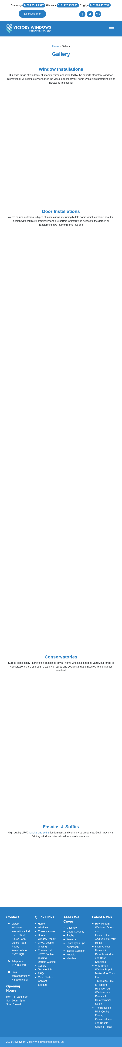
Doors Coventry (75, 931)
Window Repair (46, 939)
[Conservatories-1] (60, 771)
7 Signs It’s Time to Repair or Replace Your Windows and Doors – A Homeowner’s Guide (104, 992)
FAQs (41, 973)
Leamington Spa (76, 943)
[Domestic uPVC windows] (96, 435)
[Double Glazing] (96, 688)
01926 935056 (68, 5)
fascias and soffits (39, 832)
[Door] (96, 546)
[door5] (60, 601)
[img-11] (60, 183)
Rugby (70, 935)
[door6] (96, 601)
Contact (42, 981)
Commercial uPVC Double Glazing (46, 954)
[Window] (96, 155)
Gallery (42, 965)
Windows (43, 927)
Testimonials (45, 969)
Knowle (71, 954)
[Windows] (24, 100)
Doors (41, 935)
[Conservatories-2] (96, 771)
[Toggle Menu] (111, 28)
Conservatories (46, 931)
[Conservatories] (24, 688)
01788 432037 (100, 5)
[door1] (24, 573)
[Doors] (24, 463)
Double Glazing (47, 962)
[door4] (24, 601)
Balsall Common (76, 950)
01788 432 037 (20, 965)
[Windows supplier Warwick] (24, 155)
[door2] (60, 573)
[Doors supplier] (24, 435)
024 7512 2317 (35, 5)
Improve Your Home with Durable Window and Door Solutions (104, 954)
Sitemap (42, 984)
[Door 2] (60, 546)
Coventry (72, 927)
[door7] (24, 629)
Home (55, 46)
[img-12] (96, 183)
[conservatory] (24, 771)
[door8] (24, 798)
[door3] (96, 573)
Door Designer (32, 13)
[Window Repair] (60, 155)
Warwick (71, 939)
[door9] (24, 183)
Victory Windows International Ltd (45, 1041)
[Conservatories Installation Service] (96, 408)
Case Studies (45, 977)
